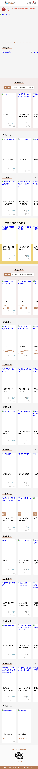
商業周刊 (6, 301)
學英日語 (15, 275)
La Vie (5, 346)
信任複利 (6, 114)
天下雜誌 (21, 301)
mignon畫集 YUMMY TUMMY (24, 604)
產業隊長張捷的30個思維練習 (8, 203)
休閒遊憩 (23, 275)
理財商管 (8, 87)
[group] (16, 62)
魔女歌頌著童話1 (9, 645)
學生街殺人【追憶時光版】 (23, 248)
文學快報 (23, 87)
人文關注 (30, 87)
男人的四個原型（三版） (23, 561)
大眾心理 (15, 87)
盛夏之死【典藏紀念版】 (23, 390)
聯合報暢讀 (22, 734)
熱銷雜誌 (8, 275)
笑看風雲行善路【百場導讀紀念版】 (23, 116)
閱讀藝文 (30, 275)
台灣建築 (21, 346)
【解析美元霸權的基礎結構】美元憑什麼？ (23, 204)
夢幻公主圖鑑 (23, 159)
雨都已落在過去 (23, 474)
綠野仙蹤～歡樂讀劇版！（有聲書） (8, 520)
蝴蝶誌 (5, 560)
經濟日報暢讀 (7, 734)
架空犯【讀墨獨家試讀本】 (8, 248)
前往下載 (19, 761)
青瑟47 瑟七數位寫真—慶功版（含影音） (24, 690)
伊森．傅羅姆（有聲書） (23, 519)
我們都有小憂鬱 (8, 159)
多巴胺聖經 (7, 474)
